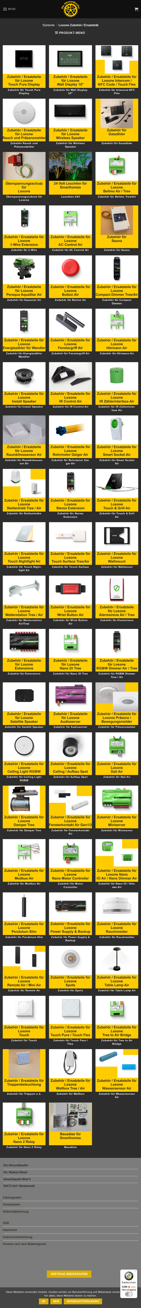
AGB (6, 1223)
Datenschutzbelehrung (17, 1237)
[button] (9, 9)
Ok (44, 1301)
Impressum (10, 1229)
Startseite (48, 25)
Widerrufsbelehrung (15, 1211)
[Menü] (135, 1272)
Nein (56, 1301)
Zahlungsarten (12, 1197)
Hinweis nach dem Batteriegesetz (24, 1244)
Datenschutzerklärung (83, 1301)
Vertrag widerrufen (69, 1274)
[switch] (129, 1294)
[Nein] (136, 1299)
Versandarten (11, 1204)
